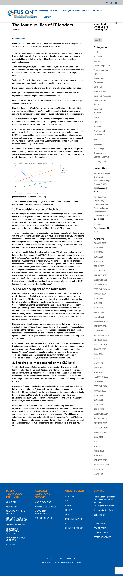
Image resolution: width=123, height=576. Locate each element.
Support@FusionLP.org (103, 510)
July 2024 (98, 298)
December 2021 (101, 414)
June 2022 (98, 400)
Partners (97, 122)
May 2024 (98, 308)
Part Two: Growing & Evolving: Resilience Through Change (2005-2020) (102, 180)
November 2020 (101, 465)
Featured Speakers (102, 66)
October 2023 (100, 340)
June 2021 (98, 441)
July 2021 (98, 437)
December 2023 (101, 331)
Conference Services (45, 507)
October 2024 (100, 284)
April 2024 (99, 312)
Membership (12, 507)
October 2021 (100, 423)
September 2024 (102, 289)
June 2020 (98, 469)
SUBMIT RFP (99, 524)
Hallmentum (20, 39)
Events (34, 17)
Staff (67, 501)
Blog (96, 52)
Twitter (49, 558)
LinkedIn (71, 558)
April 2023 (99, 368)
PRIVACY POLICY (101, 533)
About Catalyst (43, 502)
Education (98, 56)
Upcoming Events (73, 519)
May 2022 (98, 405)
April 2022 (99, 409)
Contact (47, 17)
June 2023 (98, 358)
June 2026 (98, 252)
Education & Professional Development (13, 531)
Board (68, 505)
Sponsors (98, 144)
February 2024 (101, 321)
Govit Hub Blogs (101, 91)
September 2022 (102, 386)
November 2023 (101, 335)
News (96, 117)
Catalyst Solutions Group (75, 11)
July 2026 (98, 248)
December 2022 (101, 381)
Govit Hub (98, 87)
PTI (95, 139)
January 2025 (100, 275)
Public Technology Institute (44, 11)
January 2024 (100, 326)
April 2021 (99, 451)
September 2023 (102, 345)
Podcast (97, 126)
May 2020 (98, 474)
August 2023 (100, 349)
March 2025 (99, 271)
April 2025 (99, 266)
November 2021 (101, 418)
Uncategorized (100, 161)
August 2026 (100, 243)
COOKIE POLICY (100, 528)
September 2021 (102, 428)
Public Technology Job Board (15, 539)
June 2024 (98, 303)
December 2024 (101, 280)
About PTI (11, 502)
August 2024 (100, 294)
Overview (69, 496)
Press (67, 514)
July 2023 (98, 354)
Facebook (60, 558)
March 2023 (99, 372)
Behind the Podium (74, 528)
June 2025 (98, 257)
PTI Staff (10, 544)
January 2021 (100, 460)
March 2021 (99, 455)
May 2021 (98, 446)
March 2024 (99, 317)
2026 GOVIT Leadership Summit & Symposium (17, 519)
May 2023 (98, 363)
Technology (99, 148)
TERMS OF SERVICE (102, 537)
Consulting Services (16, 524)
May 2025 (98, 261)
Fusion (96, 11)
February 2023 (101, 377)
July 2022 (98, 395)
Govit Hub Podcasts (102, 96)
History (68, 510)
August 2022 (100, 391)
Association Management (41, 512)
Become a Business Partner (15, 512)
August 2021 (100, 432)
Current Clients (43, 518)
